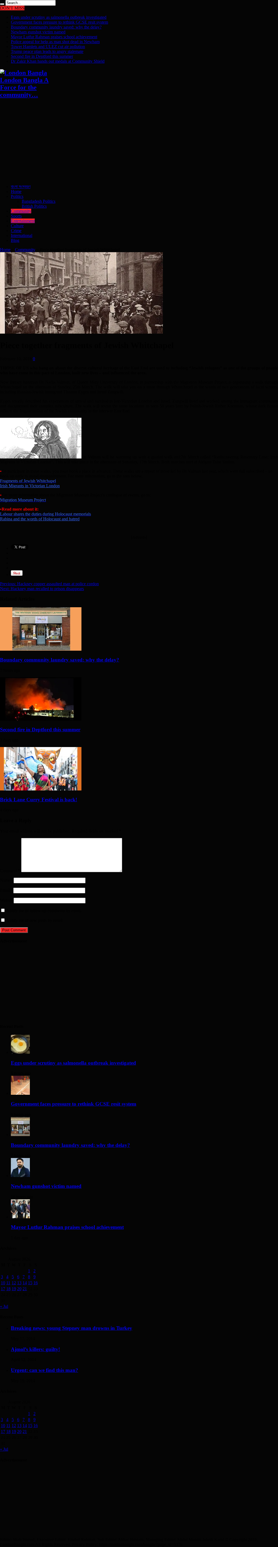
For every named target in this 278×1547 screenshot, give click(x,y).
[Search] (2, 4)
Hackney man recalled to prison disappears (42, 588)
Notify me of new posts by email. (35, 920)
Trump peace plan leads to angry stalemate (47, 51)
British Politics (34, 206)
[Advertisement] (139, 142)
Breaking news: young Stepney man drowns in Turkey (71, 1328)
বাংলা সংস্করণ (20, 186)
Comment (10, 870)
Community (21, 211)
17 (3, 1288)
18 (8, 1288)
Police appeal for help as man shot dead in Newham (55, 41)
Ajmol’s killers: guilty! (35, 1349)
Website (7, 900)
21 (25, 1288)
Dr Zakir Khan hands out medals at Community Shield (58, 61)
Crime (16, 230)
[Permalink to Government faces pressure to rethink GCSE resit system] (20, 1093)
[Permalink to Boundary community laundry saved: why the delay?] (40, 649)
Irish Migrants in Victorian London (30, 485)
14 (25, 1282)
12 (14, 1282)
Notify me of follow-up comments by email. (44, 910)
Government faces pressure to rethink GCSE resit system (59, 22)
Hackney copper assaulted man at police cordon (49, 583)
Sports (16, 216)
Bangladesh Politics (38, 201)
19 (14, 1288)
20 (19, 1288)
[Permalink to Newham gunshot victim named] (20, 1175)
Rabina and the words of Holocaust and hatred (40, 519)
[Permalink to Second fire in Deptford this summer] (40, 719)
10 (3, 1282)
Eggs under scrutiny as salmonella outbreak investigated (58, 17)
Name (5, 880)
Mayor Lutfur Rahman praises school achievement (54, 36)
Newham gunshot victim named (38, 32)
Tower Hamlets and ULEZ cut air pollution (48, 46)
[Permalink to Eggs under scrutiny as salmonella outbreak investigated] (20, 1052)
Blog (15, 240)
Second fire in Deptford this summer (42, 56)
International (21, 235)
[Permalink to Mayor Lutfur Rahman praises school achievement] (20, 1216)
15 (30, 1282)
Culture (17, 225)
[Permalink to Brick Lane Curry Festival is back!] (40, 789)
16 (35, 1282)
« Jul (4, 1306)
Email (5, 890)
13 (19, 1282)
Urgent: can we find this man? (44, 1370)
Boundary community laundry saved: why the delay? (56, 27)
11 (8, 1282)
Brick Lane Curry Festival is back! (38, 799)
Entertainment (23, 221)
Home (16, 191)
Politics (17, 196)
